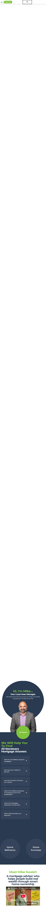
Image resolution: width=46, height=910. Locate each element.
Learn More (10, 838)
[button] (27, 2)
